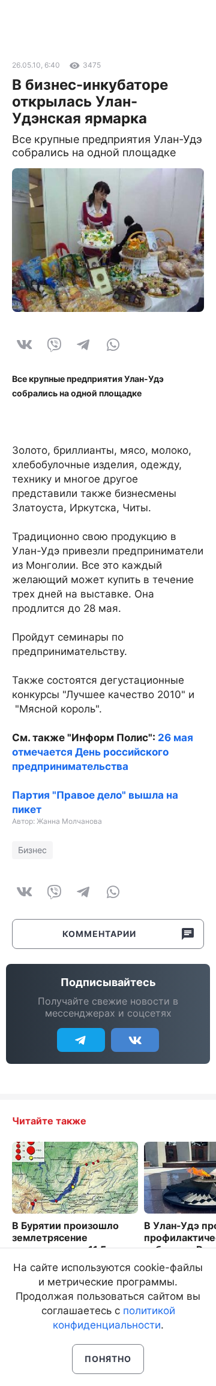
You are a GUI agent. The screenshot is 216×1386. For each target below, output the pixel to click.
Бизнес (32, 850)
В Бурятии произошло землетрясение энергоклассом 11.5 (65, 1237)
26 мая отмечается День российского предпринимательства (102, 752)
